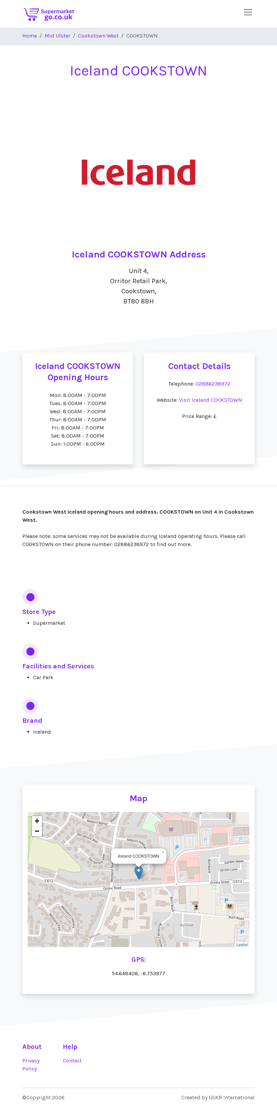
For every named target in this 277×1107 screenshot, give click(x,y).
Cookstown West (98, 35)
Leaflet (242, 944)
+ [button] (37, 821)
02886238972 (213, 383)
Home (29, 35)
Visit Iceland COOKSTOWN (210, 400)
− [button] (37, 831)
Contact (72, 1060)
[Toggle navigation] (248, 12)
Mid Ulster (57, 35)
